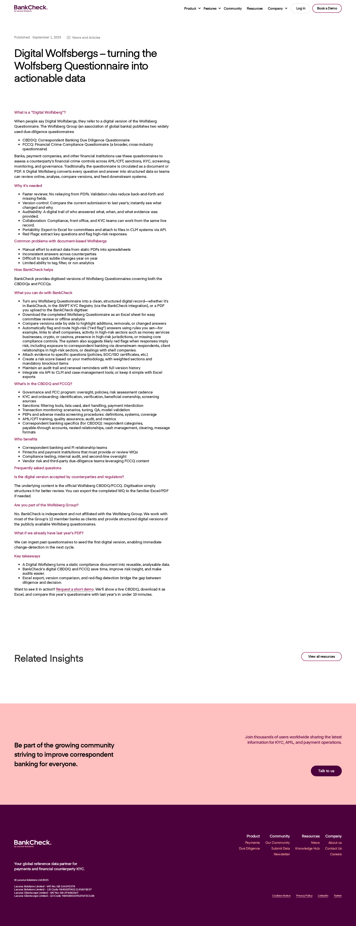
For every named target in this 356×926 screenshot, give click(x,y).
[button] (191, 8)
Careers (336, 854)
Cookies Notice (281, 895)
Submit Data (280, 848)
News (315, 842)
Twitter (338, 895)
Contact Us (333, 848)
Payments (252, 842)
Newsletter (282, 854)
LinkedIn (323, 895)
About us (335, 842)
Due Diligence (249, 848)
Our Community (277, 842)
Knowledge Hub (307, 848)
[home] (31, 8)
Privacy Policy (304, 895)
